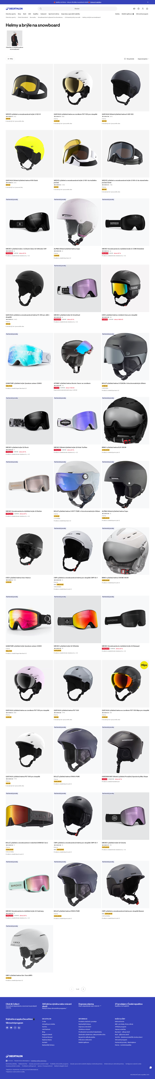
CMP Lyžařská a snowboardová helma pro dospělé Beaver (123, 911)
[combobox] (143, 59)
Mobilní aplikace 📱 (128, 14)
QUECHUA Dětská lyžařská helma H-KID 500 (117, 114)
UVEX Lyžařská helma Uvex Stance (18, 578)
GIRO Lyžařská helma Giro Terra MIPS (19, 975)
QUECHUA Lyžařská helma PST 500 (66, 710)
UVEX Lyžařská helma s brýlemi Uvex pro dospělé (119, 315)
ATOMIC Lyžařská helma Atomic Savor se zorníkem (72, 383)
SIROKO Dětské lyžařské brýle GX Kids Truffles (70, 447)
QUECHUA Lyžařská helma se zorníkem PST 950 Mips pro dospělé (125, 710)
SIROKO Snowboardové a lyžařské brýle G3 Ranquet (121, 646)
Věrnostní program (142, 14)
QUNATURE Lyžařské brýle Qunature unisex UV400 (24, 383)
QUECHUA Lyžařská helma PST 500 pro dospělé (23, 776)
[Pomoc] (138, 8)
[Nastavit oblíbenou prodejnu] (134, 8)
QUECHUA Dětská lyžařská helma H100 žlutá (22, 180)
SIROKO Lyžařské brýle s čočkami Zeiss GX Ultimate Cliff (26, 249)
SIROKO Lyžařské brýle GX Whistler (66, 646)
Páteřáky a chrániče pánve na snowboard (14, 48)
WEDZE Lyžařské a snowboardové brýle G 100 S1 (23, 114)
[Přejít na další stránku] (83, 989)
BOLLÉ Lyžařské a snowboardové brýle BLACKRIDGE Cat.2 (27, 843)
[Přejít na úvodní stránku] (14, 8)
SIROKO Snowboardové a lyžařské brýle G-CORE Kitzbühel (123, 249)
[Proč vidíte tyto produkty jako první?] (125, 59)
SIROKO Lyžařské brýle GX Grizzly (114, 843)
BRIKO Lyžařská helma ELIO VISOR (114, 447)
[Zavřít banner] (147, 2)
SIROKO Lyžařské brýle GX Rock (17, 447)
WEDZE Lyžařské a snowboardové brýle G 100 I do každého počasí (75, 181)
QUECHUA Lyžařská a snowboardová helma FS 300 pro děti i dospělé (28, 316)
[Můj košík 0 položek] (147, 8)
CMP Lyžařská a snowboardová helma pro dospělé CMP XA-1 (76, 578)
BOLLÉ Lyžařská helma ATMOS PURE (67, 776)
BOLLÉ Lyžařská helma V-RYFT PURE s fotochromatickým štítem (77, 511)
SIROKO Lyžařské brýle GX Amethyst (67, 315)
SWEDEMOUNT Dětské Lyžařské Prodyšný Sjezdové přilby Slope (125, 776)
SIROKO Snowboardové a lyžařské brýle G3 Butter (24, 511)
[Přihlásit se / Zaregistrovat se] (143, 8)
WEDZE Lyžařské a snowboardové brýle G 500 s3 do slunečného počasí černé (125, 181)
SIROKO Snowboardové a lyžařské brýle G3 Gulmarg (25, 911)
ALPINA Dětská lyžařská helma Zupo (67, 249)
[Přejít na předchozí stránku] (72, 989)
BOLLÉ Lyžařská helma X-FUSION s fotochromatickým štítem (124, 383)
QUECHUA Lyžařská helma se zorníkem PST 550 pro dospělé (75, 114)
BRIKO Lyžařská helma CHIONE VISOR (115, 578)
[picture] (29, 87)
